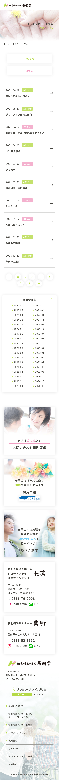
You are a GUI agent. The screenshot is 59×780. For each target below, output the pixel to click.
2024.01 (18, 329)
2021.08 (18, 362)
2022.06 (18, 348)
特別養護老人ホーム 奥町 (20, 724)
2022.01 (39, 352)
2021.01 (18, 376)
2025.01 (39, 315)
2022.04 (39, 348)
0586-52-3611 (23, 640)
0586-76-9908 (23, 598)
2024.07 (39, 324)
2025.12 (39, 305)
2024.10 (18, 324)
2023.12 (39, 329)
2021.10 (18, 357)
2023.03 (18, 338)
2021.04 (18, 371)
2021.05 (39, 367)
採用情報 (12, 740)
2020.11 (18, 381)
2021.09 (39, 357)
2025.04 (39, 310)
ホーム (6, 44)
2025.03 (18, 315)
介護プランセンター (18, 732)
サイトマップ (14, 748)
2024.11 (39, 319)
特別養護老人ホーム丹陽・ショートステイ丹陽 (21, 715)
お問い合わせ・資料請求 (20, 756)
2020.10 (39, 381)
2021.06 (18, 367)
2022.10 (39, 343)
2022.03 (18, 352)
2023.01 (39, 338)
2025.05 (18, 310)
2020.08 (39, 386)
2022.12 (18, 343)
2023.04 (39, 333)
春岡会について (15, 705)
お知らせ (29, 58)
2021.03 (39, 371)
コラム (29, 70)
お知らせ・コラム (17, 764)
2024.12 (18, 319)
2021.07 (39, 362)
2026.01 (18, 305)
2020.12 (39, 376)
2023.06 (18, 333)
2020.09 (18, 386)
